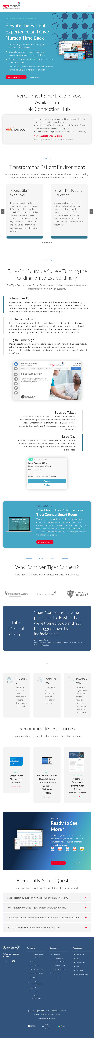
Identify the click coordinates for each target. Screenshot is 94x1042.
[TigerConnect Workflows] (47, 695)
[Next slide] (91, 211)
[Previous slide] (2, 211)
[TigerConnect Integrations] (77, 695)
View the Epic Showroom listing (47, 136)
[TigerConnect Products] (16, 695)
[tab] (42, 242)
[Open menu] (89, 6)
